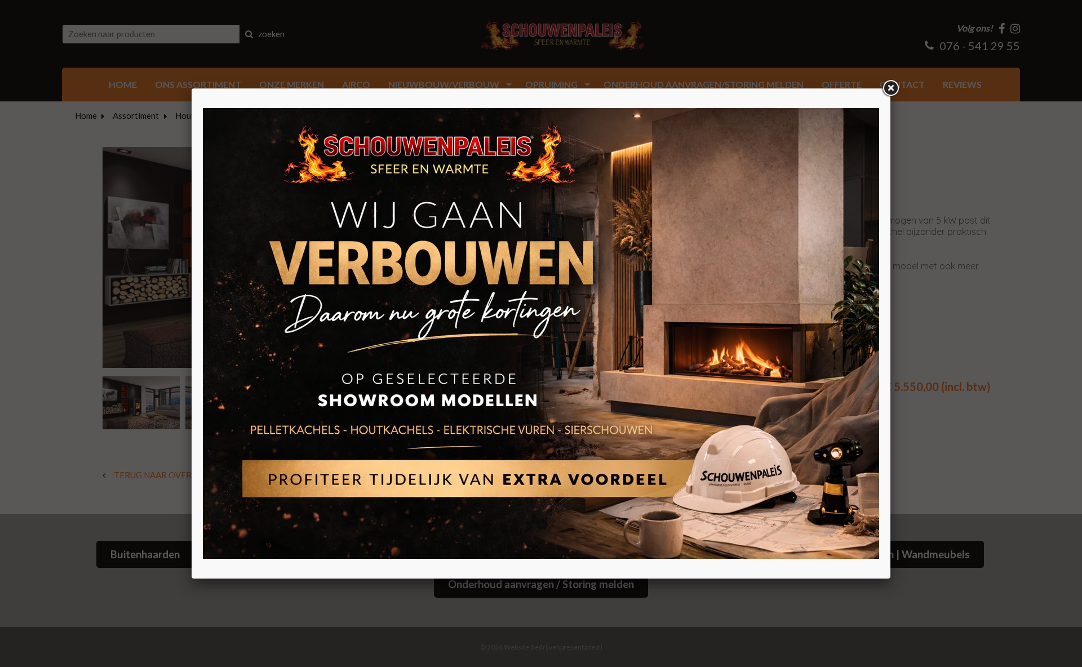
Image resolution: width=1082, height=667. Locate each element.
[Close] (890, 88)
